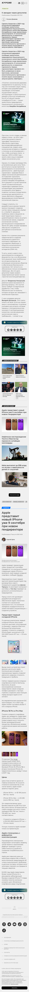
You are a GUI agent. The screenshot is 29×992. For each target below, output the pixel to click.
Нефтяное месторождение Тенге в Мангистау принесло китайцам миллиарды (14, 440)
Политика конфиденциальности (13, 941)
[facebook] (4, 930)
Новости (5, 8)
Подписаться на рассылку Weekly (13, 914)
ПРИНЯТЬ (14, 988)
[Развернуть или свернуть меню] (26, 3)
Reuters (20, 575)
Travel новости (18, 501)
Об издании (7, 937)
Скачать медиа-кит (9, 959)
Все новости (7, 501)
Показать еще (14, 495)
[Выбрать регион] (19, 3)
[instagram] (4, 924)
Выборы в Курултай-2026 (11, 962)
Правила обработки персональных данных (14, 948)
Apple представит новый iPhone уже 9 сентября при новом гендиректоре (14, 412)
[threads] (25, 924)
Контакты (7, 952)
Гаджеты (6, 507)
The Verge (13, 759)
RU (22, 3)
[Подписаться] (26, 917)
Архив (6, 944)
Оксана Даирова (11, 19)
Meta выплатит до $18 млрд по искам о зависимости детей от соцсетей (14, 467)
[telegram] (9, 924)
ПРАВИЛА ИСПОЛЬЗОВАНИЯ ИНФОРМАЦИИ (15, 955)
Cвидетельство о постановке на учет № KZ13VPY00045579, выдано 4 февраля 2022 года (12, 976)
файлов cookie (14, 984)
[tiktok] (20, 924)
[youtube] (14, 924)
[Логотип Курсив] (7, 2)
